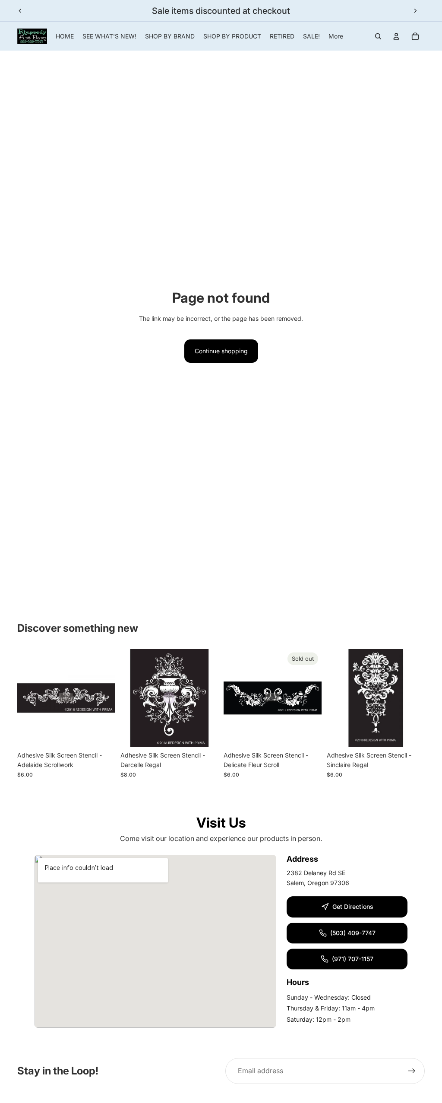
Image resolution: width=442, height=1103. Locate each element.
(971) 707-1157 (352, 958)
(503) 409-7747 (353, 933)
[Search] (378, 36)
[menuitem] (335, 36)
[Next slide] (415, 10)
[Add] (102, 734)
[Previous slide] (20, 10)
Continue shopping (221, 351)
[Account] (396, 36)
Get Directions (352, 906)
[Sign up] (412, 1071)
